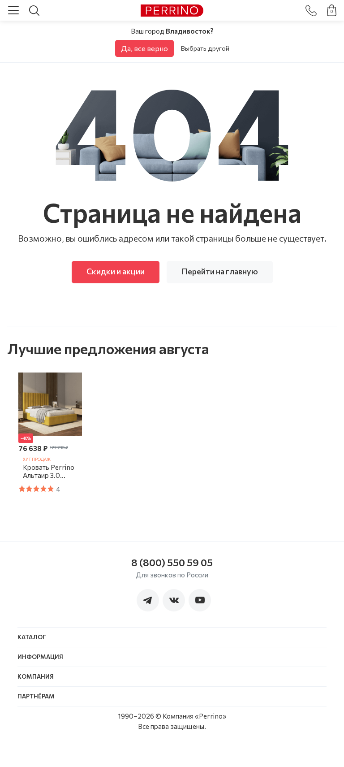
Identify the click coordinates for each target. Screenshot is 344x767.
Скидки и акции (115, 271)
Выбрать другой (205, 48)
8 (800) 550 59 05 (172, 562)
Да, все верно (144, 48)
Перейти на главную (219, 271)
